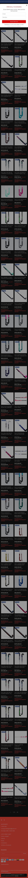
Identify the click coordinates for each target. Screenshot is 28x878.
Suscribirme (14, 21)
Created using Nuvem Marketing (14, 26)
